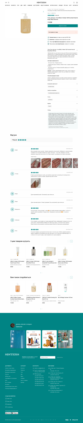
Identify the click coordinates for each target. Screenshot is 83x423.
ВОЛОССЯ (7, 5)
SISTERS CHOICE (53, 5)
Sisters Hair (9, 398)
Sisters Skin (9, 401)
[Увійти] (74, 2)
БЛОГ (70, 5)
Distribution (9, 404)
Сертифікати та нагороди (11, 378)
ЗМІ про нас (7, 376)
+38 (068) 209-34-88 (54, 388)
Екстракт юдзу (51, 86)
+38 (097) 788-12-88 (39, 377)
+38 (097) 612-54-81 (39, 375)
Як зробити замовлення (10, 370)
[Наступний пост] (70, 339)
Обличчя (23, 370)
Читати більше (33, 156)
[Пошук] (8, 2)
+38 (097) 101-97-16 (54, 379)
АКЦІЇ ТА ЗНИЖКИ (45, 5)
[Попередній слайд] (68, 241)
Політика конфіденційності (11, 388)
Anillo (49, 13)
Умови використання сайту (11, 386)
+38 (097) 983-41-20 (39, 379)
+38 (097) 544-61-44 (54, 383)
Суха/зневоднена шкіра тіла (53, 93)
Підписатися (19, 326)
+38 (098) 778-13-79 (54, 370)
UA (6, 2)
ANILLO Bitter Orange (18, 295)
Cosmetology (10, 407)
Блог (6, 380)
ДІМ (21, 5)
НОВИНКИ (30, 5)
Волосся (23, 368)
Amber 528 (53, 13)
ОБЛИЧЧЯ (13, 5)
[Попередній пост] (13, 339)
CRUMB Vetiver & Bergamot (35, 295)
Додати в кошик (62, 25)
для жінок (50, 99)
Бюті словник (8, 382)
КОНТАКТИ (75, 5)
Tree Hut (44, 295)
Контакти (7, 384)
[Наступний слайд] (71, 241)
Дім (21, 374)
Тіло (22, 372)
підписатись (60, 357)
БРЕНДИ (61, 5)
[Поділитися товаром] (43, 12)
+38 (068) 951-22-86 (39, 383)
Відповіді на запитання (10, 372)
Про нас (7, 374)
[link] (77, 2)
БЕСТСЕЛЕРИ (36, 5)
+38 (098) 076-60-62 (54, 392)
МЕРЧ (25, 5)
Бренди (22, 382)
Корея (49, 106)
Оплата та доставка (9, 368)
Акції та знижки (24, 380)
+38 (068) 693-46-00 (39, 381)
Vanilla (48, 295)
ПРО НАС (66, 5)
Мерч (22, 376)
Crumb (27, 295)
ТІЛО (18, 5)
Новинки (22, 378)
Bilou (59, 295)
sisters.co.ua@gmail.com (40, 368)
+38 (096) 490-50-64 (39, 385)
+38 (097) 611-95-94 (54, 374)
